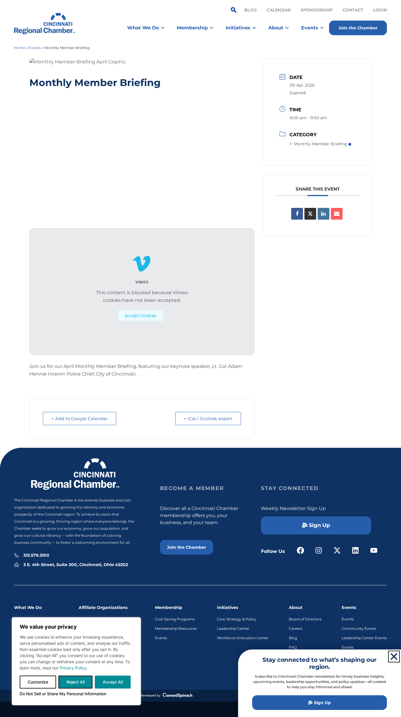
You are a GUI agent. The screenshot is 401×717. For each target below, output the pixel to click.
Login (380, 10)
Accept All (113, 681)
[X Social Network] (310, 214)
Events (35, 48)
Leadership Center (233, 628)
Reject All (76, 681)
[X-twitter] (337, 550)
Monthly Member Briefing (320, 144)
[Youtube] (374, 550)
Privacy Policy (73, 667)
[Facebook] (300, 550)
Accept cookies (140, 315)
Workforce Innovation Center (243, 638)
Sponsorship (317, 10)
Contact (353, 10)
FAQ (293, 647)
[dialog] (76, 661)
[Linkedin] (323, 214)
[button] (394, 656)
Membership (168, 607)
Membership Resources (176, 628)
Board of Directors (305, 619)
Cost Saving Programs (175, 619)
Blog (250, 10)
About (295, 607)
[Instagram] (319, 550)
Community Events (359, 628)
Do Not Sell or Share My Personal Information (63, 693)
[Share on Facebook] (297, 214)
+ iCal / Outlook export (208, 418)
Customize (38, 681)
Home (19, 48)
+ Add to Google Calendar (79, 418)
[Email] (337, 214)
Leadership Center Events (364, 638)
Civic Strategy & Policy (236, 619)
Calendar (279, 10)
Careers (295, 628)
